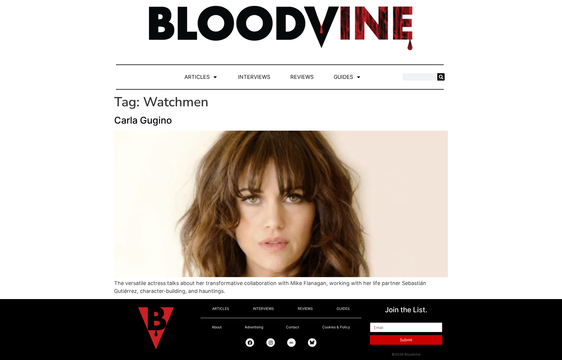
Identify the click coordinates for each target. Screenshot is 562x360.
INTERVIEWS (254, 77)
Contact (292, 327)
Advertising (254, 327)
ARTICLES (197, 77)
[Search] (441, 77)
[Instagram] (270, 342)
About (217, 327)
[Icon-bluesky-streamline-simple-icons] (312, 342)
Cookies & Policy (336, 327)
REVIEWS (301, 77)
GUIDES (343, 77)
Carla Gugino (143, 120)
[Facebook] (250, 342)
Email (376, 320)
